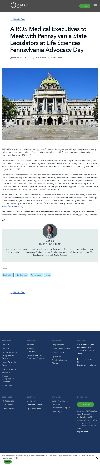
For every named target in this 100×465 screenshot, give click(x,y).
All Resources (8, 401)
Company (31, 397)
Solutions (32, 341)
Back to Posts (19, 19)
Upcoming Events (34, 408)
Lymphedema (58, 344)
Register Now (82, 432)
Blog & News (7, 404)
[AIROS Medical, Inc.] (25, 5)
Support (85, 6)
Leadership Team (34, 404)
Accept (8, 462)
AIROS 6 (5, 344)
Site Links (56, 397)
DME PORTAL (82, 397)
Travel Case (7, 385)
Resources (7, 397)
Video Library (8, 408)
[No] (97, 458)
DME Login (57, 411)
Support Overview (60, 401)
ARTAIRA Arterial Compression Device (9, 355)
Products (6, 341)
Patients (30, 344)
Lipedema (56, 356)
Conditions (57, 341)
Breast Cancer (58, 352)
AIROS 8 (5, 348)
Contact (81, 341)
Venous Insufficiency (61, 348)
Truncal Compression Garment (8, 379)
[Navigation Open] (95, 5)
